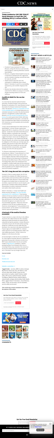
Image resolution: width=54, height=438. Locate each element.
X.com (3, 256)
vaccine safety (5, 284)
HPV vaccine (8, 275)
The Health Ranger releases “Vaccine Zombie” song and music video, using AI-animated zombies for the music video (43, 203)
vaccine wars (13, 284)
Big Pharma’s (11, 243)
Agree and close (40, 430)
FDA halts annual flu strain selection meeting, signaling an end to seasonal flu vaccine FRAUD (44, 182)
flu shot (23, 272)
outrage (12, 279)
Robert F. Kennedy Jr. (14, 281)
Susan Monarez (25, 281)
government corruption (8, 274)
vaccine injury (13, 282)
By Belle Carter (43, 127)
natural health (5, 279)
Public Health (25, 279)
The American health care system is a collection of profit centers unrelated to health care (44, 166)
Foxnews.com (5, 258)
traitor (3, 282)
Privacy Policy (38, 427)
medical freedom (16, 275)
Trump (7, 282)
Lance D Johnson (14, 21)
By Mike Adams (43, 207)
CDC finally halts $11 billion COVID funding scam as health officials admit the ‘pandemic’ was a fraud (43, 75)
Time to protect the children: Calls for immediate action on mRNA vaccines (43, 151)
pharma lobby (18, 279)
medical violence (22, 277)
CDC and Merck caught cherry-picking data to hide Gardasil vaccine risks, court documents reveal (43, 139)
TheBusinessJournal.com (8, 261)
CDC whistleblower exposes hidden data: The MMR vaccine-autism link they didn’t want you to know (44, 188)
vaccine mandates (22, 282)
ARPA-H (18, 269)
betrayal (26, 269)
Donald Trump (16, 272)
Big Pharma (5, 270)
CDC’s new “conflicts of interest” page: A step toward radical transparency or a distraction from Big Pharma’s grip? (43, 117)
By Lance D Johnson (44, 71)
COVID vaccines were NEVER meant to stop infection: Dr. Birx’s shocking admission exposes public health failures (44, 195)
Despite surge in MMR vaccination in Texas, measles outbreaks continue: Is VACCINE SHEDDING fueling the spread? (44, 67)
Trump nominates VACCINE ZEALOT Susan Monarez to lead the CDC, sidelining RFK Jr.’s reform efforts (43, 91)
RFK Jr (3, 281)
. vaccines (12, 269)
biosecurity (11, 270)
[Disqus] (16, 361)
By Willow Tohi (43, 63)
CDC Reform (20, 270)
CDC (16, 270)
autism (22, 269)
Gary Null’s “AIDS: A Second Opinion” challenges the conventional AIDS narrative (42, 124)
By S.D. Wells (43, 87)
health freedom (19, 274)
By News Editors (44, 147)
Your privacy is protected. (7, 306)
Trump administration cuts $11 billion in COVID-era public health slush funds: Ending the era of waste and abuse (43, 59)
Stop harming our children (42, 145)
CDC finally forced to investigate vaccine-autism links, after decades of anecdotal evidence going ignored (44, 131)
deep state (9, 272)
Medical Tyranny (13, 277)
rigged (7, 281)
